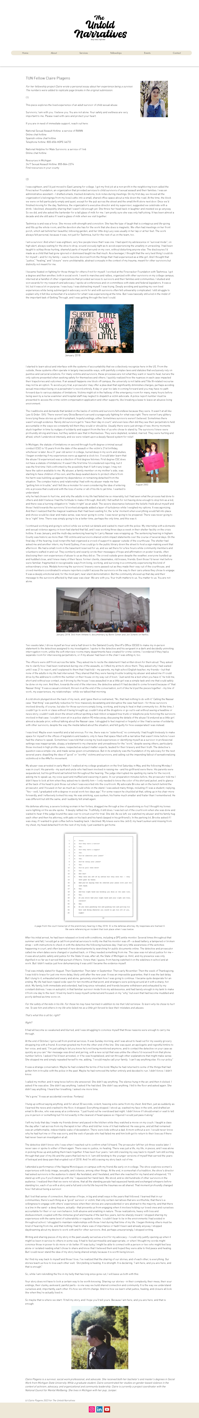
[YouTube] (107, 1409)
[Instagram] (92, 1409)
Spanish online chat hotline (41, 138)
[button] (116, 53)
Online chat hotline (36, 134)
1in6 (83, 149)
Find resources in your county (42, 168)
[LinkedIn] (99, 1409)
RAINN (79, 131)
